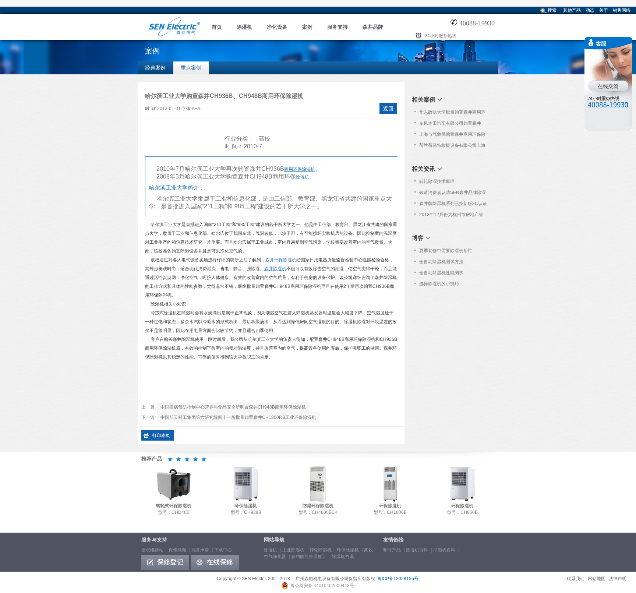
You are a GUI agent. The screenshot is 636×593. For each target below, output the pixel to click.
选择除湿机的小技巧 (439, 283)
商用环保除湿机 (299, 169)
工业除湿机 (293, 550)
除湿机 (244, 27)
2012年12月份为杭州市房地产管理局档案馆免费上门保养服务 (451, 216)
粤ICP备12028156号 (397, 578)
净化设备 (277, 27)
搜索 (552, 10)
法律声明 (617, 578)
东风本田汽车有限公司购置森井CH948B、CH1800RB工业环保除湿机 (452, 125)
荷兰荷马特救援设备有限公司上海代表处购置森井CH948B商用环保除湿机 (452, 147)
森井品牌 (373, 27)
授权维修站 (152, 550)
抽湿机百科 (444, 550)
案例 (307, 27)
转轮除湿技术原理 (437, 181)
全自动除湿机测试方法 (441, 261)
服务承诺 (200, 550)
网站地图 (596, 578)
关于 (603, 10)
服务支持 (337, 27)
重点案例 (191, 68)
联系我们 (575, 578)
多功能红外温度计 (308, 556)
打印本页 (161, 435)
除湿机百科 (417, 550)
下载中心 (223, 550)
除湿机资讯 (343, 556)
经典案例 (155, 68)
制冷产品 (392, 550)
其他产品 (572, 10)
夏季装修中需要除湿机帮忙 (445, 250)
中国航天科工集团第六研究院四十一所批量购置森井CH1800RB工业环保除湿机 (238, 417)
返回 (388, 109)
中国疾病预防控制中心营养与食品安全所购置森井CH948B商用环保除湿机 (233, 407)
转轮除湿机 (321, 550)
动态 (590, 10)
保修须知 (177, 550)
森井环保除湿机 (280, 259)
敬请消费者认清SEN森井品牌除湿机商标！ (452, 194)
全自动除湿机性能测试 (441, 272)
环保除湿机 (348, 550)
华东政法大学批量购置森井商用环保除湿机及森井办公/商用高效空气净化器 (453, 114)
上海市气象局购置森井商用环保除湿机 (452, 136)
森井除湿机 (275, 268)
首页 (217, 27)
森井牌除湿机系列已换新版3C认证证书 (453, 205)
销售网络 (621, 10)
